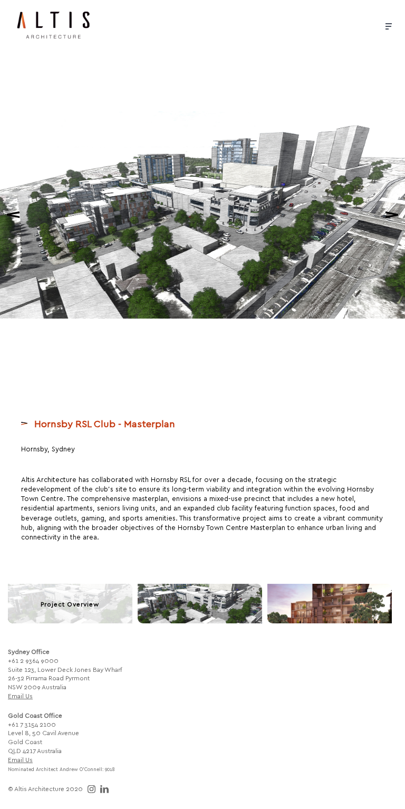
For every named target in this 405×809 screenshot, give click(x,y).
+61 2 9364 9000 (33, 660)
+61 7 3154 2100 (32, 724)
